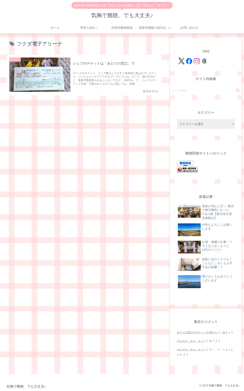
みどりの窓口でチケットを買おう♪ (197, 332)
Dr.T (225, 332)
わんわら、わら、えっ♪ (191, 340)
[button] (237, 90)
